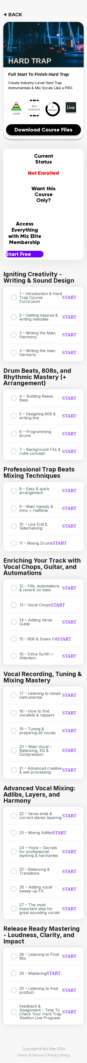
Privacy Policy (59, 1055)
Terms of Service (30, 1055)
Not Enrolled (43, 173)
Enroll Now (43, 213)
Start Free (18, 254)
